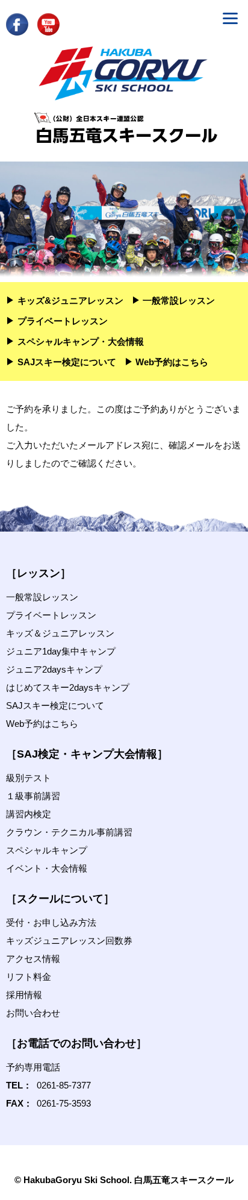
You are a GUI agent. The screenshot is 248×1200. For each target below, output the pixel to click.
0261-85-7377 (64, 1085)
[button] (100, 268)
